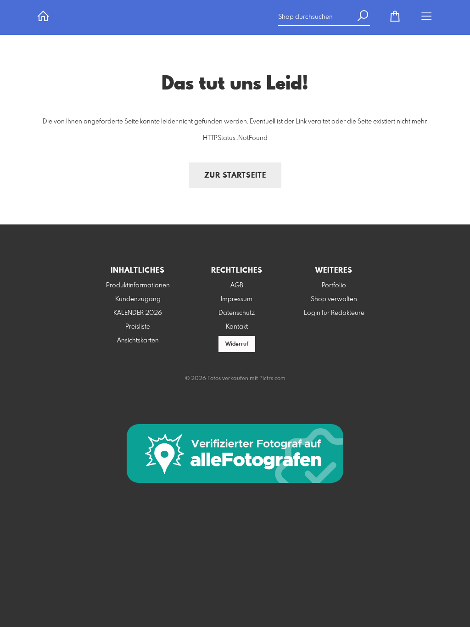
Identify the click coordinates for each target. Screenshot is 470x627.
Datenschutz (236, 313)
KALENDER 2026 (137, 313)
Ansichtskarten (138, 340)
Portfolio (334, 285)
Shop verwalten (334, 299)
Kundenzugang (138, 299)
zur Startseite (235, 175)
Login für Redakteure (334, 313)
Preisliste (137, 327)
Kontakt (237, 327)
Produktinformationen (138, 285)
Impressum (236, 299)
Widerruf (236, 344)
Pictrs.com (272, 378)
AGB (236, 285)
